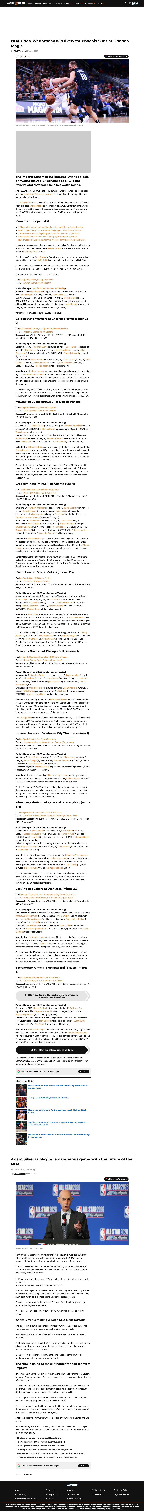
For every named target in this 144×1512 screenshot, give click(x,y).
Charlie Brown (34, 520)
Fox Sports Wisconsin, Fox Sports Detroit (37, 407)
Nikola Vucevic (54, 248)
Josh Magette (71, 304)
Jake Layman (38, 830)
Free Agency (48, 3)
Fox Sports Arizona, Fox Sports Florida (36, 280)
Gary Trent (39, 1024)
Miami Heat (33, 614)
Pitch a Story (21, 1494)
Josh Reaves (64, 846)
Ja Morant (83, 678)
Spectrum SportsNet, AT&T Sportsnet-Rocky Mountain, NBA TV (47, 894)
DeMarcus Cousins (33, 919)
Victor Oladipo (30, 760)
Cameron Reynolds (72, 426)
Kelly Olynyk (31, 639)
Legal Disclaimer (121, 1494)
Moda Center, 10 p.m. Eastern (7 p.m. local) (42, 981)
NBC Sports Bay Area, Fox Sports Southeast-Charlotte (43, 328)
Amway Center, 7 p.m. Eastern (37, 283)
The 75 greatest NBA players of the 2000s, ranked (41, 1442)
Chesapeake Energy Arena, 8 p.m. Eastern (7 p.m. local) (48, 742)
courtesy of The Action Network (38, 194)
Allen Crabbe (33, 523)
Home (18, 1474)
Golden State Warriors (34, 374)
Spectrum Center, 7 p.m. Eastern (38, 332)
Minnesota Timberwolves (76, 855)
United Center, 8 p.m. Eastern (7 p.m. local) (42, 660)
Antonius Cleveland (29, 846)
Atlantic (67, 3)
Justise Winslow (48, 639)
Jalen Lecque (58, 294)
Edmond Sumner (61, 760)
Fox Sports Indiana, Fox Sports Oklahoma (37, 739)
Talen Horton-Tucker (75, 919)
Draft (58, 3)
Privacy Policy (52, 1494)
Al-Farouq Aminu (30, 251)
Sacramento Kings (36, 1029)
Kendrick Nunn (45, 635)
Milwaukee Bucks (36, 447)
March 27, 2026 (55, 1285)
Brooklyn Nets (34, 538)
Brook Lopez (21, 432)
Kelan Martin (67, 830)
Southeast (89, 3)
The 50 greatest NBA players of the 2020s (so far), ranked (44, 1450)
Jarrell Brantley (33, 925)
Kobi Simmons (65, 363)
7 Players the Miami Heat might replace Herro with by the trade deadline (50, 227)
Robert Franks (36, 359)
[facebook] (125, 3)
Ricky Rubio (43, 260)
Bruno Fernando (67, 523)
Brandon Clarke (37, 675)
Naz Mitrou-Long (67, 757)
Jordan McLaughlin (32, 834)
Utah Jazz (44, 943)
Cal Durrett (19, 1174)
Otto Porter (29, 691)
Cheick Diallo (70, 298)
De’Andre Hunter (23, 530)
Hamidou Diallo (42, 767)
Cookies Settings (74, 1498)
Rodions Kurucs (36, 514)
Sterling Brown (48, 429)
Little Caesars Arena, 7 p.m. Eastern (39, 411)
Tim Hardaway (30, 868)
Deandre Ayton (36, 291)
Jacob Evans (72, 347)
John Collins (66, 520)
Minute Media (16, 1504)
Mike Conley (65, 925)
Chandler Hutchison (36, 694)
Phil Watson (20, 51)
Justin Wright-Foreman (36, 928)
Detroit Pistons (22, 450)
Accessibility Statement (26, 1498)
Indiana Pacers (73, 778)
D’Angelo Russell (71, 353)
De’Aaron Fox (76, 1008)
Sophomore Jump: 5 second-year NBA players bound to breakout (47, 236)
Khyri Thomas (59, 441)
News (30, 3)
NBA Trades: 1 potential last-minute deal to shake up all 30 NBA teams (51, 1453)
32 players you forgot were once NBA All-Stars (39, 1438)
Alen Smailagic (63, 350)
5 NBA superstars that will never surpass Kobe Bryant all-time (47, 1457)
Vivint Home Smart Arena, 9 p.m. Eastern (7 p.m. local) (48, 898)
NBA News (27, 1474)
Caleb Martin (69, 359)
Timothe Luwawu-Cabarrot (28, 517)
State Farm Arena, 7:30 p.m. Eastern (39, 493)
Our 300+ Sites (98, 1490)
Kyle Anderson (53, 681)
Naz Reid (36, 837)
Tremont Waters (55, 606)
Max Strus (61, 691)
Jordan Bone (21, 438)
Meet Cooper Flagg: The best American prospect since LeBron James (49, 230)
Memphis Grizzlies (58, 699)
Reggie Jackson (54, 438)
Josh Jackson (28, 678)
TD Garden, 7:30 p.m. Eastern (36, 581)
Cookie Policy (98, 1494)
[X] (130, 3)
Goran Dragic (21, 599)
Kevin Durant (70, 508)
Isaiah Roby (23, 850)
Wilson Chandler (37, 508)
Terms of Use (73, 1494)
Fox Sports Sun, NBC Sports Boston (35, 578)
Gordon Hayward (64, 602)
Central (78, 3)
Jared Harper (26, 294)
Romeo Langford (29, 606)
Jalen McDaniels (40, 363)
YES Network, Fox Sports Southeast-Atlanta (39, 489)
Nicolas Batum (42, 366)
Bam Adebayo (68, 635)
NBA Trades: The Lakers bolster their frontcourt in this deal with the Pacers (51, 240)
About (18, 1490)
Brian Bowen (34, 757)
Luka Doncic (71, 864)
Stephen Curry (40, 347)
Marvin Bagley (39, 1008)
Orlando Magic (36, 206)
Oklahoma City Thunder (57, 775)
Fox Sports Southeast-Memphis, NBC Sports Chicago (43, 657)
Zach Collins (44, 1021)
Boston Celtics (76, 617)
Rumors (37, 3)
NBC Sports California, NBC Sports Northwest (39, 977)
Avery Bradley (63, 916)
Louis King (26, 441)
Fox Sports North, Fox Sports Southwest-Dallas (40, 812)
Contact (70, 1490)
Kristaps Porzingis (55, 868)
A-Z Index (50, 1498)
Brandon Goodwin (24, 527)
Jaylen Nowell (67, 834)
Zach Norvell (33, 922)
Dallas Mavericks (58, 858)
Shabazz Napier (82, 837)
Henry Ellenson (29, 511)
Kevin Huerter (80, 530)
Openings (50, 1490)
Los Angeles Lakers (37, 937)
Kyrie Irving (61, 511)
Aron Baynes (40, 257)
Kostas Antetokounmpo (26, 916)
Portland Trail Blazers (77, 1032)
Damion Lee (30, 350)
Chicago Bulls (26, 718)
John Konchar (52, 678)
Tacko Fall (32, 602)
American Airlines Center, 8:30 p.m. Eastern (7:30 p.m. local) (50, 815)
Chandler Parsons (47, 533)
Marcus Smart (33, 609)
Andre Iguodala (73, 675)
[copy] (29, 56)
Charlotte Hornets (36, 371)
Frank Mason (38, 426)
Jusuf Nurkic (79, 1021)
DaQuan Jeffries (41, 1011)
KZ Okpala (55, 599)
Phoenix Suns (26, 202)
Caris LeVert (60, 514)
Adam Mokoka (70, 688)
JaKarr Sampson (34, 763)
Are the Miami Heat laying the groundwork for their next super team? (49, 233)
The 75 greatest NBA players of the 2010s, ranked (40, 1446)
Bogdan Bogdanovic (25, 1014)
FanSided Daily (120, 1490)
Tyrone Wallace (58, 527)
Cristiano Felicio (36, 688)
